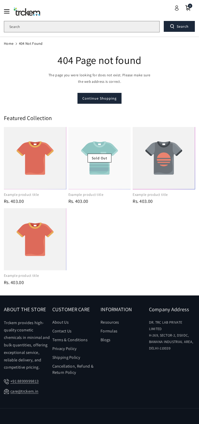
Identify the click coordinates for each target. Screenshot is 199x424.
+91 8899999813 (24, 381)
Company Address (169, 309)
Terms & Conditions (70, 340)
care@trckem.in (24, 391)
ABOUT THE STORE (25, 309)
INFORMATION (116, 309)
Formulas (109, 331)
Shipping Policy (66, 357)
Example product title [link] (21, 194)
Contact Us (62, 331)
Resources (110, 322)
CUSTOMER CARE (71, 309)
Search (183, 26)
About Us (60, 322)
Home (8, 43)
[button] (8, 11)
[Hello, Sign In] (176, 8)
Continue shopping (99, 98)
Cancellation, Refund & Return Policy (73, 369)
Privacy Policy (64, 348)
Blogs (106, 340)
